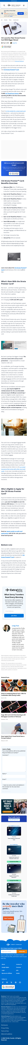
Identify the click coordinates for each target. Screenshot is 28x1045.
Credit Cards (15, 19)
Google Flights (5, 967)
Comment (5, 755)
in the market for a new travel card (15, 111)
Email (4, 779)
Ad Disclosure (14, 0)
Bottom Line (6, 545)
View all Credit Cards (14, 819)
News (10, 19)
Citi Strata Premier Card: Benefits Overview (12, 182)
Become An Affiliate (7, 973)
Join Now (21, 13)
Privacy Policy (5, 1028)
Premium (18, 967)
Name (4, 774)
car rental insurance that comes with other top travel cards (13, 469)
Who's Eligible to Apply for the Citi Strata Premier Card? (12, 491)
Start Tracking (8, 918)
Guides (18, 973)
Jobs (17, 970)
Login (3, 970)
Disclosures (4, 1025)
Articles (5, 19)
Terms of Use (5, 1031)
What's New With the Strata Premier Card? (13, 282)
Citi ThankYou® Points (12, 93)
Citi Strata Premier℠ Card (11, 69)
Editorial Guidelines (6, 1034)
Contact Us (19, 964)
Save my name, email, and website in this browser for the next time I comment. (13, 786)
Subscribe (22, 951)
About (3, 964)
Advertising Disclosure (19, 61)
